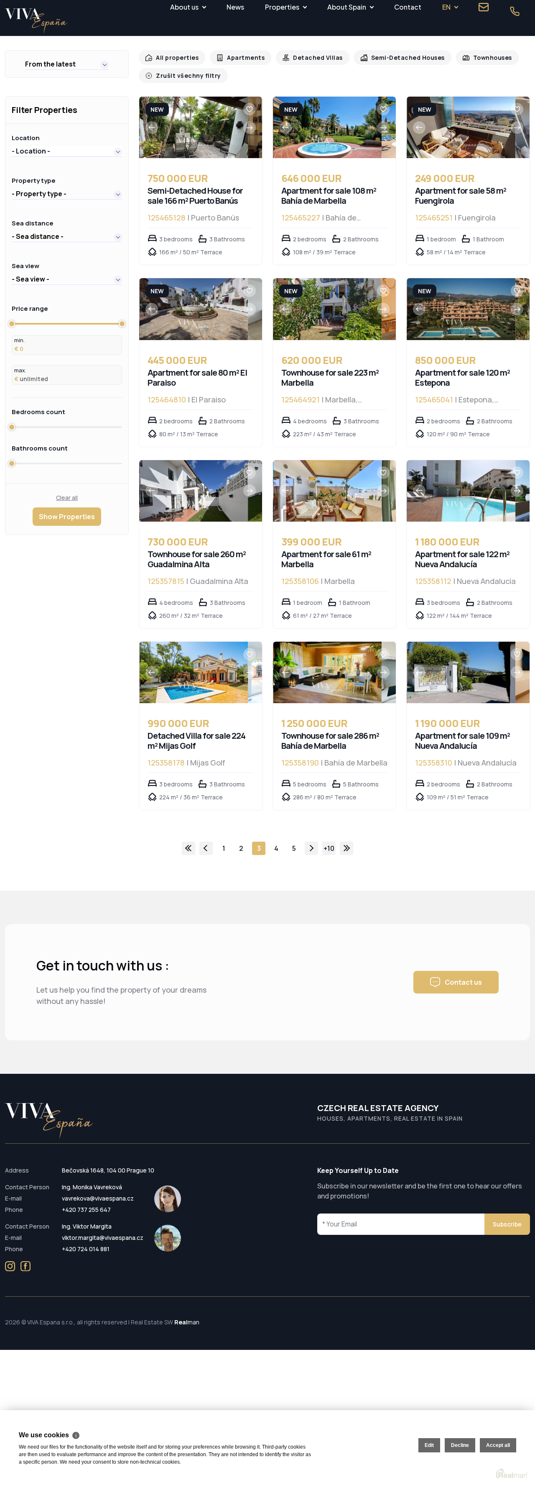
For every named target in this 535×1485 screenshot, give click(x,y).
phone (515, 11)
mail (484, 7)
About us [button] (184, 7)
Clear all (67, 498)
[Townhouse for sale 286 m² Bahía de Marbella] (327, 672)
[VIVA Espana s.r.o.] (36, 21)
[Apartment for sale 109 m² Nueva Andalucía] (461, 672)
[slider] (11, 323)
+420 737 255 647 (86, 1210)
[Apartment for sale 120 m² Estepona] (461, 309)
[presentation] (151, 127)
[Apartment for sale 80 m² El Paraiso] (194, 309)
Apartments (242, 57)
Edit (429, 1445)
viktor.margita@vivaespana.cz (102, 1238)
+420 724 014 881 (86, 1249)
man (186, 1322)
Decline (460, 1445)
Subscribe (507, 1224)
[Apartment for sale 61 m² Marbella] (327, 491)
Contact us (463, 982)
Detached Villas (311, 57)
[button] (67, 64)
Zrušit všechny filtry (186, 75)
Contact (407, 7)
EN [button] (446, 7)
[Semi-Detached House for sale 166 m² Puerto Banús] (194, 127)
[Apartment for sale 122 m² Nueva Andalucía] (461, 491)
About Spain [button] (346, 7)
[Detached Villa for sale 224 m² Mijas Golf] (194, 672)
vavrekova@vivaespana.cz (98, 1198)
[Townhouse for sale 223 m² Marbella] (327, 309)
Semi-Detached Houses (397, 57)
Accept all (498, 1445)
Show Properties (67, 516)
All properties (176, 57)
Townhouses (479, 57)
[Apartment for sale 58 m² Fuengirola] (461, 127)
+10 (329, 848)
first (188, 848)
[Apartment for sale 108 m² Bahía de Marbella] (327, 127)
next (311, 848)
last (346, 848)
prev (206, 848)
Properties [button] (282, 7)
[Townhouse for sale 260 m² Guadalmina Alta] (194, 491)
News (235, 7)
